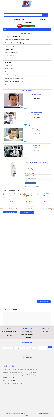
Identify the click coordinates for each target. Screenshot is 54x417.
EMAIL (43, 19)
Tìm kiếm (46, 15)
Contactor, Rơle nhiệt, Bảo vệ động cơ (15, 43)
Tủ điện (7, 84)
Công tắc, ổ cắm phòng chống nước (15, 36)
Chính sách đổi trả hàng (27, 333)
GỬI (50, 347)
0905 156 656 (36, 150)
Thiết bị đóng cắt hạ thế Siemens (14, 78)
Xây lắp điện (8, 88)
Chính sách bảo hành (27, 334)
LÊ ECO (23, 413)
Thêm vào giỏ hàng (30, 183)
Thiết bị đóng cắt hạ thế (11, 75)
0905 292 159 (36, 133)
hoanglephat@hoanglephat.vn (14, 383)
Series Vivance (9, 68)
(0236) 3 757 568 (19, 19)
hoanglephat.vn (40, 413)
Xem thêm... (10, 335)
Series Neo (8, 62)
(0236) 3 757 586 (10, 380)
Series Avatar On (9, 55)
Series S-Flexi (8, 65)
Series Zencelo (9, 71)
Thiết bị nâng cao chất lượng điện (14, 81)
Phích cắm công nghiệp (11, 52)
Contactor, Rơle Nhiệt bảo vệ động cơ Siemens (17, 39)
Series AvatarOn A (10, 59)
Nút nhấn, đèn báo (10, 46)
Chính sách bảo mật (27, 331)
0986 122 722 (36, 99)
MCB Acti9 (33, 178)
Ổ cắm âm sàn (9, 49)
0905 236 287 (36, 117)
